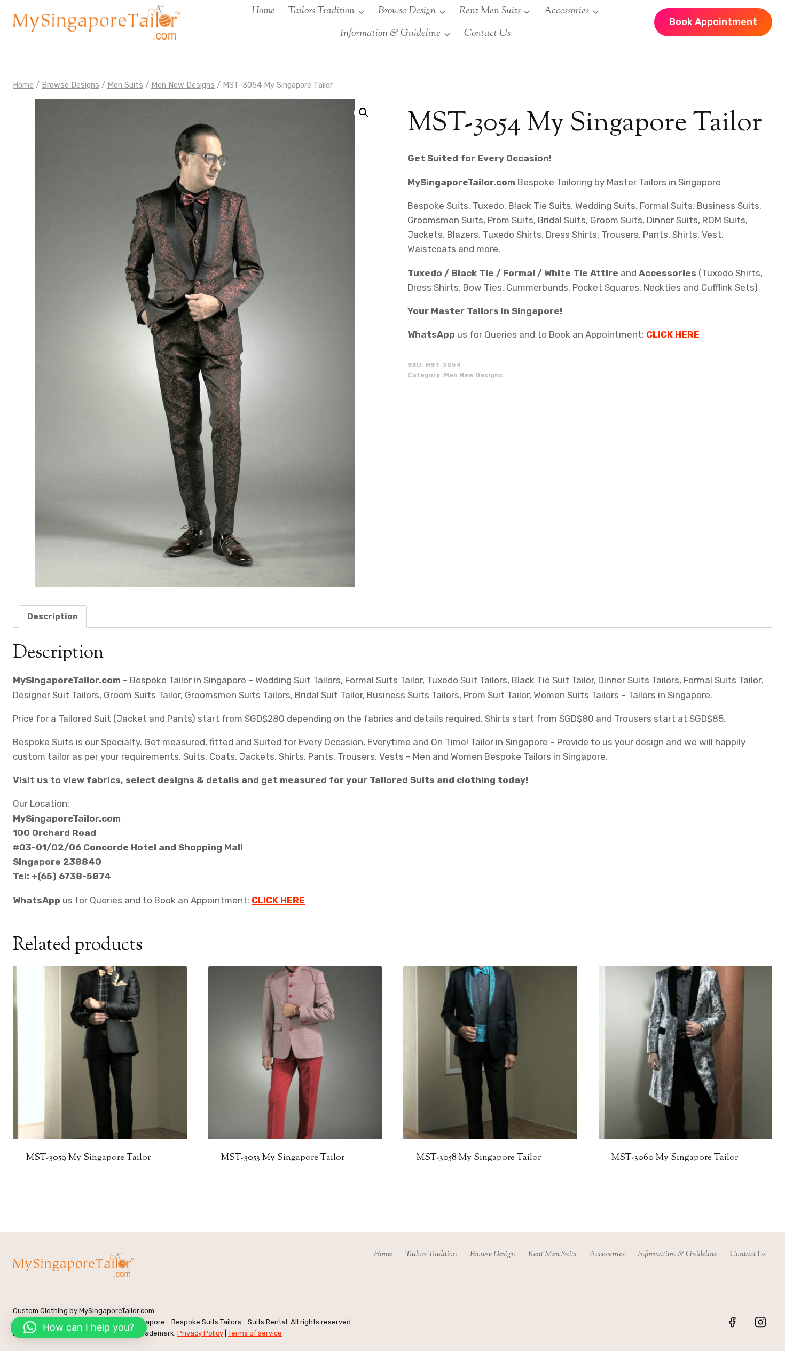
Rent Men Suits (552, 1254)
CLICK (659, 334)
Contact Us (487, 33)
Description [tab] (52, 616)
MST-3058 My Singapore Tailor (479, 1157)
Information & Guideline (677, 1254)
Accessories (607, 1254)
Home (263, 11)
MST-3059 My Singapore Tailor (88, 1157)
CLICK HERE (278, 900)
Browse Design (492, 1254)
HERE (687, 334)
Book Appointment (713, 22)
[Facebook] (732, 1322)
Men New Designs (473, 375)
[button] (363, 112)
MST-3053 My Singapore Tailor (282, 1157)
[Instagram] (760, 1322)
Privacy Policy (200, 1333)
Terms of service (255, 1333)
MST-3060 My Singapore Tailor (674, 1157)
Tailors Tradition (431, 1254)
